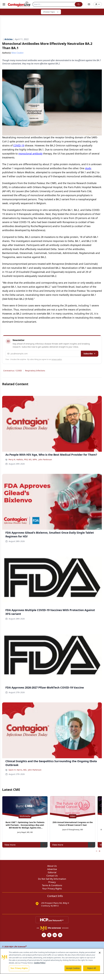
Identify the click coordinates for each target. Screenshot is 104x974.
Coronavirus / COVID (12, 370)
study (88, 168)
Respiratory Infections (35, 370)
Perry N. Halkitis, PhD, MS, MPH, (23, 459)
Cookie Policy (39, 963)
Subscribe (88, 353)
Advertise (52, 869)
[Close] (100, 953)
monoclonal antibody (30, 153)
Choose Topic (49, 12)
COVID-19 (18, 145)
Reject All (91, 968)
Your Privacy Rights (52, 888)
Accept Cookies (73, 968)
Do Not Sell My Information (52, 878)
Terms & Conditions (52, 885)
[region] (52, 961)
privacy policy (57, 359)
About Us (52, 865)
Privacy (52, 882)
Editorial (52, 872)
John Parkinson (45, 459)
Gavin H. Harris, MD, (18, 770)
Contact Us (52, 875)
